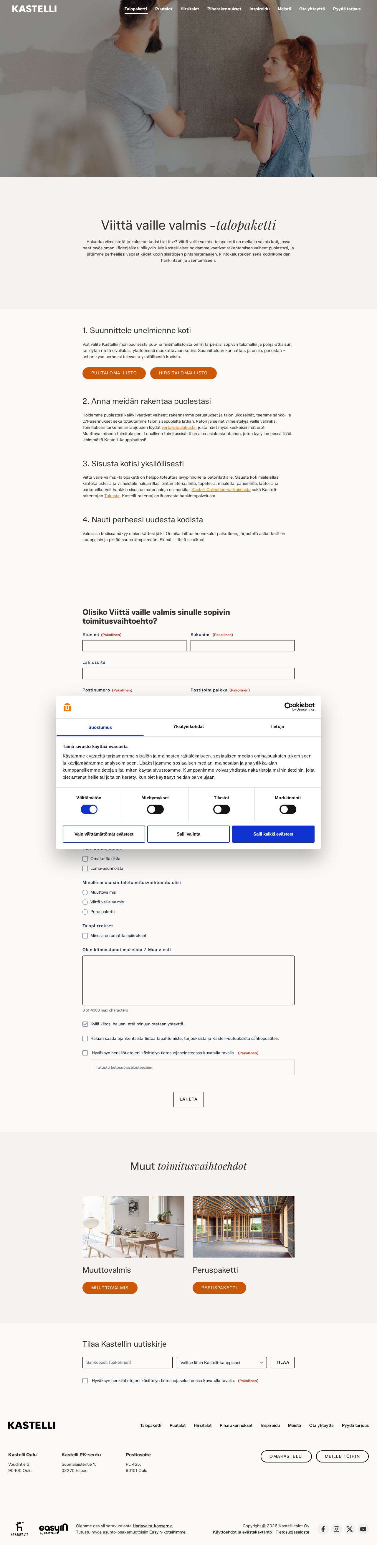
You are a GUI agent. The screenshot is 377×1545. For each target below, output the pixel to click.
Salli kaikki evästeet (273, 833)
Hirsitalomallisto (183, 372)
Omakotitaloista (105, 858)
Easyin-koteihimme (167, 1532)
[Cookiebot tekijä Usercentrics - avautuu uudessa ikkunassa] (289, 706)
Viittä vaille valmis (107, 902)
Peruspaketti (102, 911)
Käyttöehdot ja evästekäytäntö (242, 1532)
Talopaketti (150, 1425)
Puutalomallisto (114, 372)
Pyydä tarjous (355, 1425)
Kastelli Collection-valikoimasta (221, 489)
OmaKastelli (286, 1456)
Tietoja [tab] (277, 726)
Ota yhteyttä (321, 1425)
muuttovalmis (110, 1287)
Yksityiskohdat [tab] (188, 726)
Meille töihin (342, 1456)
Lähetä (189, 1099)
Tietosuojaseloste (292, 1532)
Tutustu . (124, 1067)
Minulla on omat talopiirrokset (118, 935)
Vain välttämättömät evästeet (104, 833)
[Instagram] (336, 1529)
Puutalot (178, 1425)
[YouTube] (363, 1529)
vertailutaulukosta (179, 427)
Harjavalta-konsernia (153, 1525)
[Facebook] (323, 1529)
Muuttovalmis (103, 892)
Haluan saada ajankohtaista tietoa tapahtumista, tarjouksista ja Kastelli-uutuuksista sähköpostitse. (184, 1038)
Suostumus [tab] (100, 727)
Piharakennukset (236, 1425)
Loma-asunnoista (106, 868)
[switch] (155, 809)
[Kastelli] (34, 8)
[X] (349, 1529)
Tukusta (112, 495)
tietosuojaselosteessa (181, 1380)
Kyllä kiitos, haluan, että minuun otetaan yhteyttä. (137, 1024)
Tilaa (283, 1362)
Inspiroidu (270, 1425)
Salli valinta (188, 833)
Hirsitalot (202, 1425)
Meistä (294, 1425)
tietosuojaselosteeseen (131, 1067)
